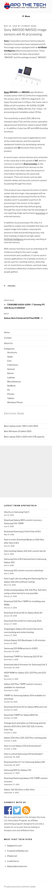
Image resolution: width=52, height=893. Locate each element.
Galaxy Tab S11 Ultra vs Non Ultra (19, 789)
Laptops (11, 377)
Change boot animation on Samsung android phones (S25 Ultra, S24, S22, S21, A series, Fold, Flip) (25, 726)
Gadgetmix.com (14, 845)
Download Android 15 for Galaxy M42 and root (25, 707)
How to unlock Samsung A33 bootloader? (23, 754)
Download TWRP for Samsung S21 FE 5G (23, 656)
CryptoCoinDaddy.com (17, 851)
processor (40, 213)
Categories (9, 349)
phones (12, 286)
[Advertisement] (26, 471)
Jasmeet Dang (28, 26)
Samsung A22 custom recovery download (23, 570)
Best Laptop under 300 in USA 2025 (21, 426)
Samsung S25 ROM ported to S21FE (21, 648)
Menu (27, 16)
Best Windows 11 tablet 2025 (17, 431)
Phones (10, 394)
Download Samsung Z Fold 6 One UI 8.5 (22, 531)
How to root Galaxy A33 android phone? (22, 746)
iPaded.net (12, 856)
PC (8, 390)
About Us (8, 343)
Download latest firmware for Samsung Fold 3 (25, 664)
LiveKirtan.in (13, 861)
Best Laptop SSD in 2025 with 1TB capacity (24, 437)
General (11, 369)
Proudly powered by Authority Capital (19, 886)
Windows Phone (15, 402)
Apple (10, 357)
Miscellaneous (14, 381)
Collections (12, 365)
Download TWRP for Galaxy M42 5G (21, 715)
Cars (9, 361)
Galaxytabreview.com (17, 866)
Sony (6, 92)
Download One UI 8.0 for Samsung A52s (23, 621)
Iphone (10, 373)
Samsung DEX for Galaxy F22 (17, 770)
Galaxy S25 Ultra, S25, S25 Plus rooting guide (25, 738)
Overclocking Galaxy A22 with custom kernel (25, 551)
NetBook (11, 386)
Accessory (12, 352)
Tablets (10, 398)
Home (7, 332)
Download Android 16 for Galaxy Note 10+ (23, 613)
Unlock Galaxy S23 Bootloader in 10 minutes (24, 640)
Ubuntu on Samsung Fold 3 (16, 512)
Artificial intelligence (14, 239)
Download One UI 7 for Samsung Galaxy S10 (24, 762)
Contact (8, 338)
